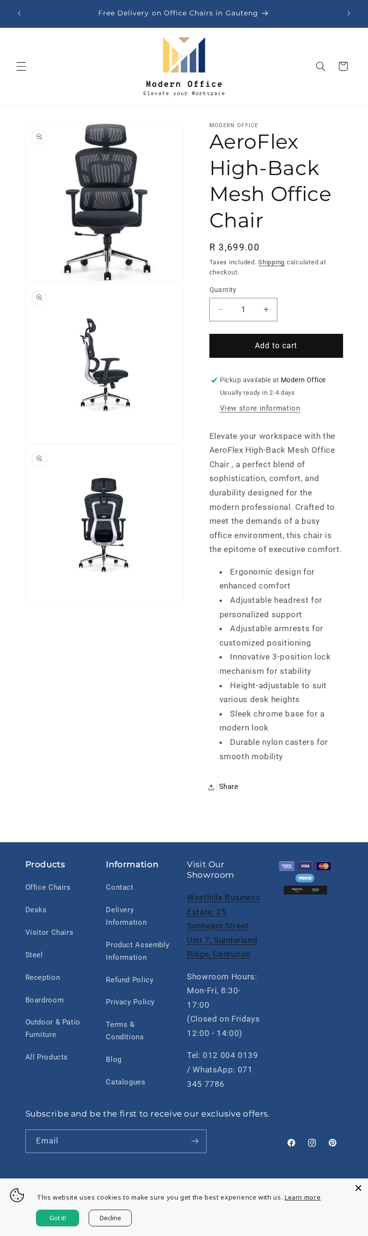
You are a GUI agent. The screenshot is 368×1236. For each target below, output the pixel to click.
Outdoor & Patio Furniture (52, 1028)
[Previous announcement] (19, 13)
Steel (34, 955)
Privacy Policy (130, 1002)
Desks (36, 910)
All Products (47, 1057)
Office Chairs (48, 887)
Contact (119, 887)
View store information (260, 408)
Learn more (303, 1197)
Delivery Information (126, 916)
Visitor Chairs (49, 932)
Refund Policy (129, 980)
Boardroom (44, 1000)
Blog (114, 1059)
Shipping (271, 262)
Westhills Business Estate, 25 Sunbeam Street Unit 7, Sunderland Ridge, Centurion (223, 926)
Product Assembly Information (137, 951)
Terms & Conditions (125, 1030)
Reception (42, 977)
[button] (21, 66)
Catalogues (125, 1082)
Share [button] (229, 786)
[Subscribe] (195, 1141)
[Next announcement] (348, 13)
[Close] (358, 1188)
